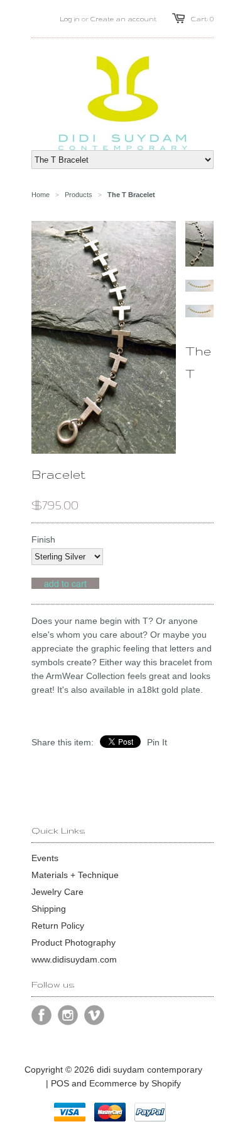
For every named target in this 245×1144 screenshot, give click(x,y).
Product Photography (73, 942)
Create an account (123, 19)
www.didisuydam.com (74, 959)
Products (78, 194)
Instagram (68, 1015)
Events (44, 858)
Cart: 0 (202, 19)
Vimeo (94, 1015)
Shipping (48, 909)
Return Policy (57, 926)
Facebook (41, 1015)
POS (60, 1083)
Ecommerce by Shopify (135, 1083)
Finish (43, 539)
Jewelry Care (57, 892)
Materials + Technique (75, 875)
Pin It (157, 742)
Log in (70, 19)
